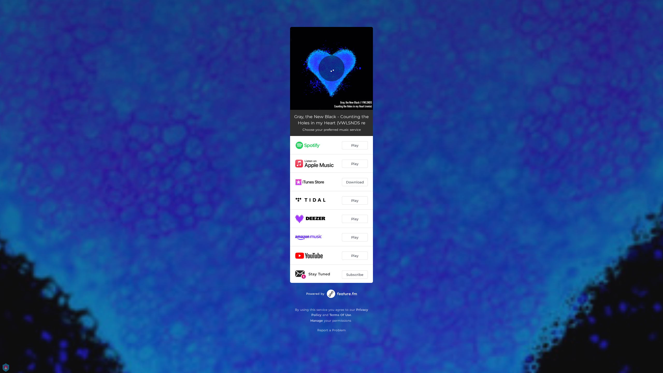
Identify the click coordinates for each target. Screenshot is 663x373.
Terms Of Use (340, 315)
